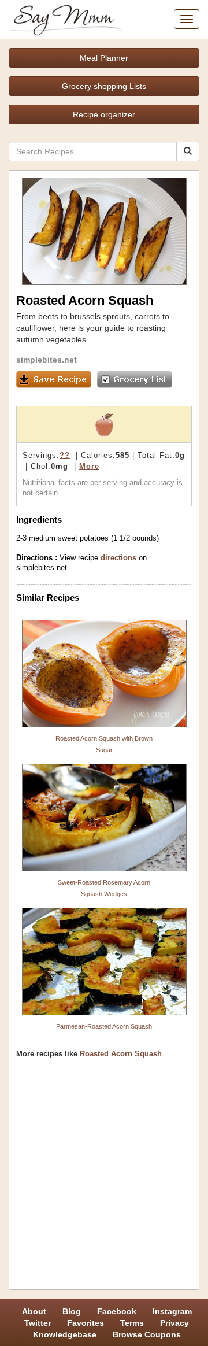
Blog (71, 1311)
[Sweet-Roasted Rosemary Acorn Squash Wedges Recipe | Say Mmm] (104, 817)
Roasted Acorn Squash (121, 1053)
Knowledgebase (64, 1334)
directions (118, 557)
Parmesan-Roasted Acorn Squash (104, 1026)
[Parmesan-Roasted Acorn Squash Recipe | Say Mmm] (104, 961)
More (89, 466)
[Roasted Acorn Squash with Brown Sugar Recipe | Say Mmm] (104, 673)
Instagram (172, 1311)
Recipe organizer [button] (104, 114)
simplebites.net (46, 359)
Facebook (116, 1311)
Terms (132, 1322)
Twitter (37, 1322)
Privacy (174, 1322)
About (34, 1311)
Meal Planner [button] (104, 57)
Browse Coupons (147, 1334)
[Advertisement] (104, 1178)
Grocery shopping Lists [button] (104, 86)
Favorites (85, 1322)
